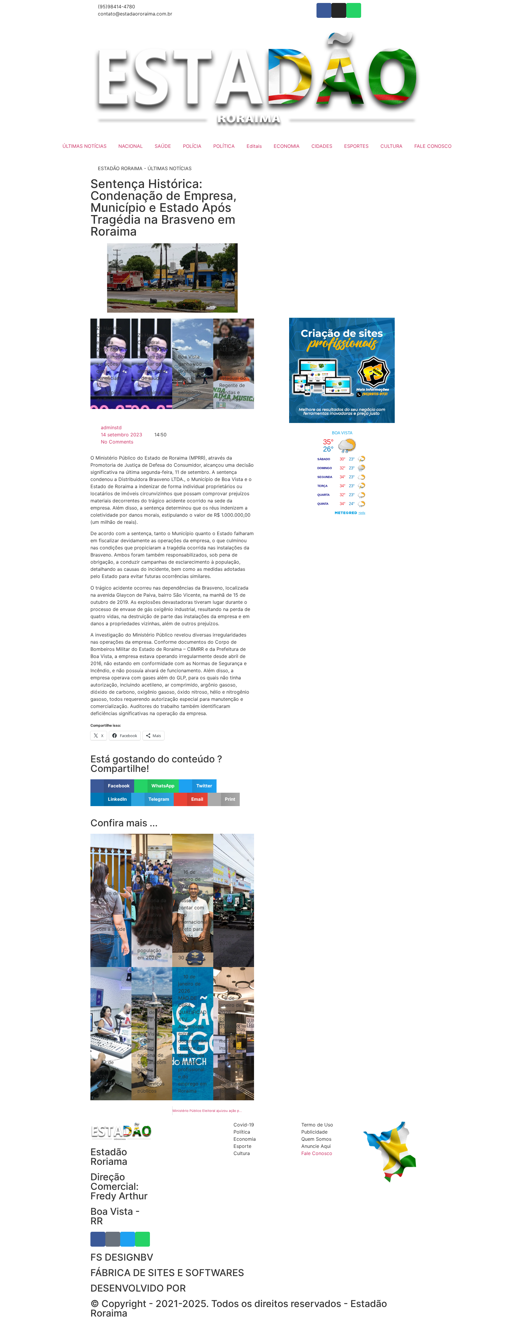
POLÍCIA (192, 146)
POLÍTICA (224, 146)
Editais (254, 146)
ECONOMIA (287, 146)
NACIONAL (130, 146)
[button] (112, 786)
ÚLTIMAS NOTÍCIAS (84, 146)
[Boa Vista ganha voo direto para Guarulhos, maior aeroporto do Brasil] (192, 364)
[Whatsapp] (353, 10)
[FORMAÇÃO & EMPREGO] (110, 1033)
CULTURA (391, 146)
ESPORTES (356, 146)
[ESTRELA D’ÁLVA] (233, 900)
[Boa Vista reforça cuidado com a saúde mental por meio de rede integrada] (110, 900)
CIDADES (321, 146)
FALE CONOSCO (433, 146)
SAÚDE (163, 146)
